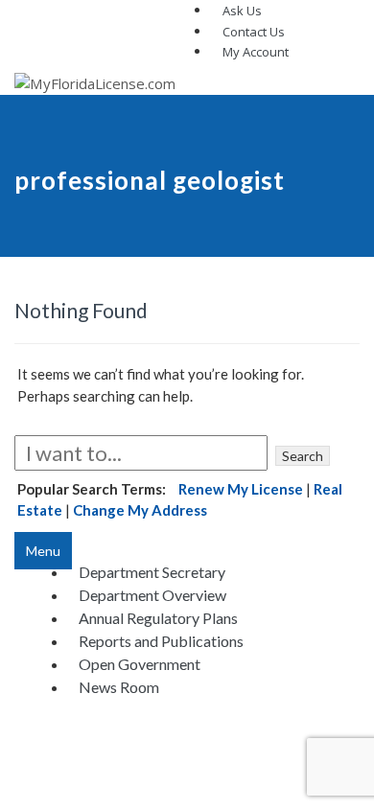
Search (302, 456)
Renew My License (240, 488)
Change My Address (140, 510)
